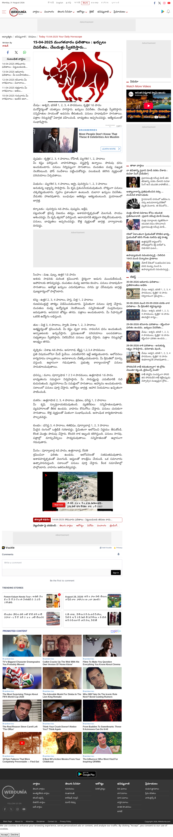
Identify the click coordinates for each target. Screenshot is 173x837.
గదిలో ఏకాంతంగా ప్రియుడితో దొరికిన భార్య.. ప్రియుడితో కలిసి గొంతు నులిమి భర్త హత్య (148, 236)
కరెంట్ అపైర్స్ (38, 798)
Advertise (29, 822)
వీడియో (134, 82)
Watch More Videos (138, 87)
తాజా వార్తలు (137, 166)
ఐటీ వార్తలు (37, 807)
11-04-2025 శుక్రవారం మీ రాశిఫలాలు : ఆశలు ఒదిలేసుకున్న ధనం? (14, 89)
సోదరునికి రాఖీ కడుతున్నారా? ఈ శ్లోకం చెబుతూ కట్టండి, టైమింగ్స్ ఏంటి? (145, 368)
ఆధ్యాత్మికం (7, 37)
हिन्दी (51, 3)
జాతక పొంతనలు (124, 807)
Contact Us (52, 822)
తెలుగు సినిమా (65, 12)
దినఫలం (32, 37)
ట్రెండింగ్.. (114, 525)
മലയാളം (94, 3)
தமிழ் (68, 3)
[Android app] (86, 774)
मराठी (77, 3)
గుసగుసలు (69, 789)
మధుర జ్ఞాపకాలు (152, 789)
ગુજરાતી (115, 3)
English (59, 3)
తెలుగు (85, 3)
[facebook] (155, 3)
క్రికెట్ (91, 12)
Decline (14, 834)
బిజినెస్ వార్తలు (39, 802)
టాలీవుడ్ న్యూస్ (71, 798)
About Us (19, 822)
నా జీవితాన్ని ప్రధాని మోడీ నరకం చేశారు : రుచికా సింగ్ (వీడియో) (146, 172)
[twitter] (159, 3)
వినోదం (90, 525)
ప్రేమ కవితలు (150, 793)
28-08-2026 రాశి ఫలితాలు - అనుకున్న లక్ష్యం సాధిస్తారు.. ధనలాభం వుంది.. (145, 347)
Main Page (7, 822)
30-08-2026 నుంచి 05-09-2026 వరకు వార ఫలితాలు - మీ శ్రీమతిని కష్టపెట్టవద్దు (148, 305)
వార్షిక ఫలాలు (122, 802)
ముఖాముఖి (70, 793)
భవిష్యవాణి (103, 12)
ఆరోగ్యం (80, 12)
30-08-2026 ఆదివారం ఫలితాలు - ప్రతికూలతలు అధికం (143, 284)
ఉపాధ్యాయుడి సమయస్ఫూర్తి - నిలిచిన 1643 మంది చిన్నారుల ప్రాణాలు (145, 257)
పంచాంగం (49, 12)
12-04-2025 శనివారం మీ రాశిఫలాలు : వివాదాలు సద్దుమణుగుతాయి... (14, 81)
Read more (58, 505)
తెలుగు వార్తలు (66, 525)
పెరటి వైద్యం (100, 789)
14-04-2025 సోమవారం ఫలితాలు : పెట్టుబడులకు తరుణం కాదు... (14, 66)
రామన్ (5, 46)
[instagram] (164, 3)
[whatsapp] (24, 52)
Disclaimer (40, 822)
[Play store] (163, 11)
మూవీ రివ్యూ (70, 802)
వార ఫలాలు (122, 793)
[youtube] (169, 3)
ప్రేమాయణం (119, 12)
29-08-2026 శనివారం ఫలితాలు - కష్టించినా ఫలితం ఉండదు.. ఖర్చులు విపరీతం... (148, 326)
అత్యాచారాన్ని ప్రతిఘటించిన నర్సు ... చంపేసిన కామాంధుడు (144, 193)
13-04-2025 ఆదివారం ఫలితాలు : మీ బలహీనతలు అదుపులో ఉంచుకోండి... (15, 74)
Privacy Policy (65, 822)
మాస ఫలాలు (122, 798)
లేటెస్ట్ (133, 277)
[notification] (168, 11)
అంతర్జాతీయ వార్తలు (41, 793)
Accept (4, 834)
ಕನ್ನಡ (105, 3)
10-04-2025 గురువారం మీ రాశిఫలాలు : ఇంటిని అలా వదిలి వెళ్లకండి (15, 97)
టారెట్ (119, 811)
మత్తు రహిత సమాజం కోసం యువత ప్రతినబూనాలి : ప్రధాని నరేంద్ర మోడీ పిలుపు (147, 215)
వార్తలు (36, 12)
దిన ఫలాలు (122, 789)
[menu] (4, 12)
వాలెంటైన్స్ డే (150, 798)
